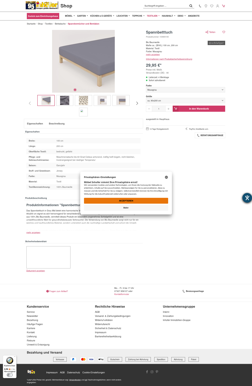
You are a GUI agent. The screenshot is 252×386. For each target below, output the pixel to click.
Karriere (31, 328)
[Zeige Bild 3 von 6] (82, 90)
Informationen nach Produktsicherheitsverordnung (169, 58)
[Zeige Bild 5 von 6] (88, 90)
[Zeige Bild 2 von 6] (78, 90)
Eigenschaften (35, 123)
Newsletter (32, 316)
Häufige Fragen (35, 324)
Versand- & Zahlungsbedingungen (113, 316)
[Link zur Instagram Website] (152, 372)
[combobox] (165, 5)
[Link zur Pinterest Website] (157, 372)
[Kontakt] (200, 6)
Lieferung (32, 336)
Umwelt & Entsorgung (38, 344)
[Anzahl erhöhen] (168, 109)
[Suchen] (191, 5)
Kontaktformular (121, 294)
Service (31, 311)
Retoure (31, 340)
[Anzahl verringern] (149, 109)
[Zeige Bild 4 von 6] (85, 90)
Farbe (149, 85)
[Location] (206, 6)
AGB (97, 311)
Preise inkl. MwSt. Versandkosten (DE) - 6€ (157, 71)
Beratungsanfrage (211, 135)
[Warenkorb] (223, 6)
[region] (83, 73)
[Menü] (14, 357)
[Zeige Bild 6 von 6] (92, 90)
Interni (166, 311)
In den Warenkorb (199, 108)
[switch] (10, 375)
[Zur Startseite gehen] (42, 5)
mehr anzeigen (153, 54)
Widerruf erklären (104, 320)
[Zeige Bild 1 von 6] (75, 90)
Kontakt (31, 332)
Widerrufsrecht (102, 324)
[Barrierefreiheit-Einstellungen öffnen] (247, 198)
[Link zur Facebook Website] (147, 372)
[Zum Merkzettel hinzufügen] (223, 32)
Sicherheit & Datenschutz (108, 328)
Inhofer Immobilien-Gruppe (176, 320)
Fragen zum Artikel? (58, 291)
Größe (149, 96)
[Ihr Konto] (217, 6)
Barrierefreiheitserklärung (108, 336)
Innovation (168, 316)
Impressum (100, 332)
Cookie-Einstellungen (93, 372)
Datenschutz (73, 372)
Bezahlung (32, 320)
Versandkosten (75, 379)
